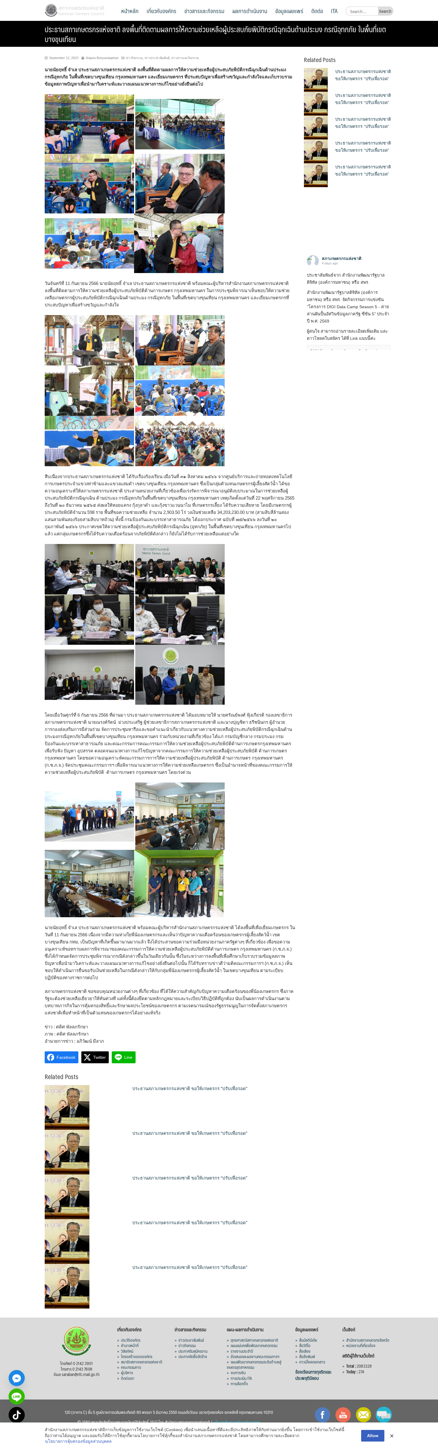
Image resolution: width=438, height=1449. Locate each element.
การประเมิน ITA (241, 1378)
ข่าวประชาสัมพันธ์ (157, 58)
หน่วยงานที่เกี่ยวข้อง (360, 1345)
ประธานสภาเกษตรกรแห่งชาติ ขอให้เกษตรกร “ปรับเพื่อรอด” (189, 1088)
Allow (372, 1435)
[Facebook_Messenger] (17, 1378)
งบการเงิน (238, 1372)
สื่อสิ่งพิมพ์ (307, 1356)
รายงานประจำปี (242, 1351)
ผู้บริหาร (127, 1372)
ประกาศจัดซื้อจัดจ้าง (192, 1356)
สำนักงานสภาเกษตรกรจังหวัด (367, 1339)
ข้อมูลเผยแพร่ (289, 11)
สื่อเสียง (304, 1351)
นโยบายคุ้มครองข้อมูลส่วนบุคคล (237, 1421)
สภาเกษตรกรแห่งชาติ (341, 258)
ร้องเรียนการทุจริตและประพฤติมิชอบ (313, 1375)
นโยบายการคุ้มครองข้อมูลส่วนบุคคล (78, 1441)
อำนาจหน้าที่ (130, 1345)
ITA (334, 11)
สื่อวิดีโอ (304, 1345)
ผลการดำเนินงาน (249, 11)
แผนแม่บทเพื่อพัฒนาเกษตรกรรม (254, 1345)
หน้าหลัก (130, 11)
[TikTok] (17, 1415)
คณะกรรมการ (131, 1367)
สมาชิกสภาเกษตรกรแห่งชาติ (141, 1361)
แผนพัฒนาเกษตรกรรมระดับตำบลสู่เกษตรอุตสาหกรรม (254, 1364)
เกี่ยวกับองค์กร (161, 11)
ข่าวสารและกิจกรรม (204, 11)
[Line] (17, 1396)
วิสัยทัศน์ (127, 1351)
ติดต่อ (317, 11)
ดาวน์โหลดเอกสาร (312, 1361)
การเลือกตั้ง (239, 1383)
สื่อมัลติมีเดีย (308, 1339)
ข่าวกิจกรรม (134, 58)
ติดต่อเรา (127, 1378)
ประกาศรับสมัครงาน (192, 1351)
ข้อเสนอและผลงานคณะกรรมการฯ (255, 1356)
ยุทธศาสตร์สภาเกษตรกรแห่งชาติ (254, 1339)
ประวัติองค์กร (130, 1339)
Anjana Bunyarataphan (102, 58)
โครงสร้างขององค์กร (136, 1356)
